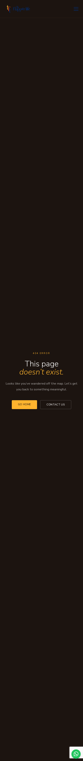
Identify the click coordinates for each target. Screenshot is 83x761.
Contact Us (56, 404)
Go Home (24, 404)
